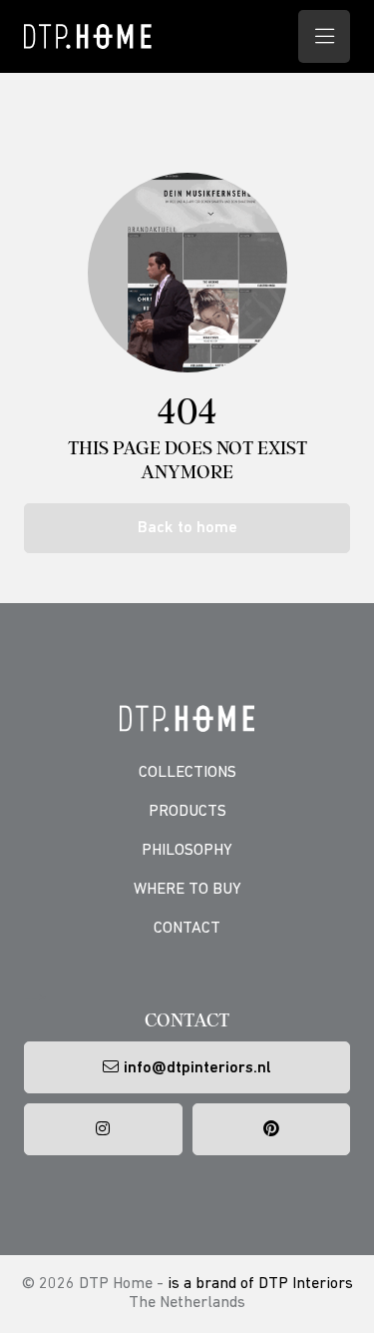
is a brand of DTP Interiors (260, 1284)
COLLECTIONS (187, 773)
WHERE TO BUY (187, 890)
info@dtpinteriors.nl (197, 1068)
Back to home (187, 528)
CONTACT (187, 929)
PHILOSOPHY (187, 851)
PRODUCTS (187, 812)
